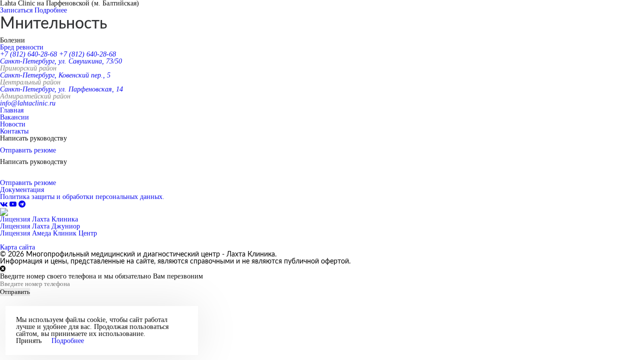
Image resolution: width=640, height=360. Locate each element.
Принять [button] (29, 341)
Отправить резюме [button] (28, 150)
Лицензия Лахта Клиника (39, 219)
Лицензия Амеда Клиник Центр (48, 233)
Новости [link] (13, 124)
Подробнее (50, 10)
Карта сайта (17, 247)
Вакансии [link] (14, 117)
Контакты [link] (14, 131)
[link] (5, 204)
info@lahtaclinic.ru (28, 103)
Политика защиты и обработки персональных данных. (82, 196)
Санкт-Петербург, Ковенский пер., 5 (55, 75)
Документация (22, 190)
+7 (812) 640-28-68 (28, 54)
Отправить (15, 292)
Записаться (16, 10)
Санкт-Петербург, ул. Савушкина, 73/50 (61, 61)
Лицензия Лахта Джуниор (40, 226)
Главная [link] (12, 110)
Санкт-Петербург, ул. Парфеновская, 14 (61, 89)
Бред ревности (22, 47)
